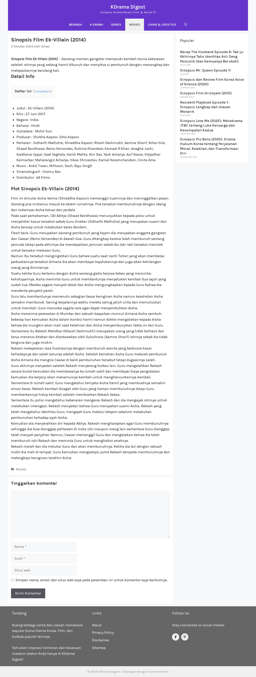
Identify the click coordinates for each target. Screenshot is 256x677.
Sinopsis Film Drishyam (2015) (206, 93)
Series (116, 24)
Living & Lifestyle (162, 24)
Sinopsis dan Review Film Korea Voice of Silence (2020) (212, 81)
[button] (185, 25)
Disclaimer (100, 640)
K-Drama (96, 24)
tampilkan (43, 91)
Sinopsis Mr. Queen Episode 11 (205, 70)
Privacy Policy (103, 632)
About (97, 625)
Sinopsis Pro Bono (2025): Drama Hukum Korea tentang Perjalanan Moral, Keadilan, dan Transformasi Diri (209, 146)
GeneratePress (158, 671)
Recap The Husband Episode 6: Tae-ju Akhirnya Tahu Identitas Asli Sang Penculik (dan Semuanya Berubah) (211, 56)
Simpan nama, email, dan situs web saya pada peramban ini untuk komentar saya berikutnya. (91, 580)
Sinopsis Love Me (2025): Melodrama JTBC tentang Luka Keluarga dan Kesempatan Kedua (211, 125)
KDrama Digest (128, 7)
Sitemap (99, 648)
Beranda (75, 24)
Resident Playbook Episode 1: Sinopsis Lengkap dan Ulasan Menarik (205, 107)
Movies (134, 24)
